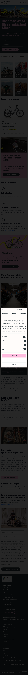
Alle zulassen (14, 355)
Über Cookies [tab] (23, 313)
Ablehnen (14, 364)
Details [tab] (14, 313)
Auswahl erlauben (14, 359)
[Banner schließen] (25, 309)
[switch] (24, 341)
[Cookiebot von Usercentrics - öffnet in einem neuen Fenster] (17, 309)
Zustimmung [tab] (5, 313)
